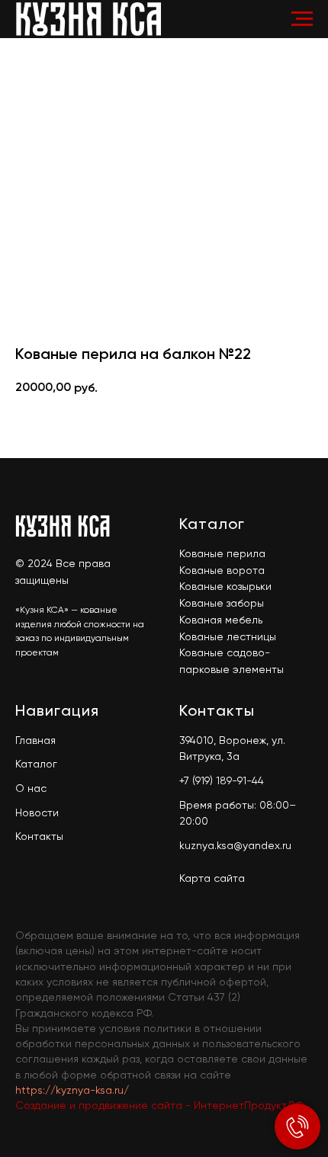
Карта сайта (212, 878)
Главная (35, 741)
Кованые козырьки (225, 587)
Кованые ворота (222, 571)
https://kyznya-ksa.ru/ (72, 1090)
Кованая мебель (220, 620)
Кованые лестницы (227, 637)
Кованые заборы (221, 603)
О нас (31, 789)
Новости (37, 813)
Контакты (39, 837)
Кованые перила (222, 554)
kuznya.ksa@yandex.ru (235, 846)
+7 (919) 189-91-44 (221, 781)
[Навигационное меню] (302, 19)
